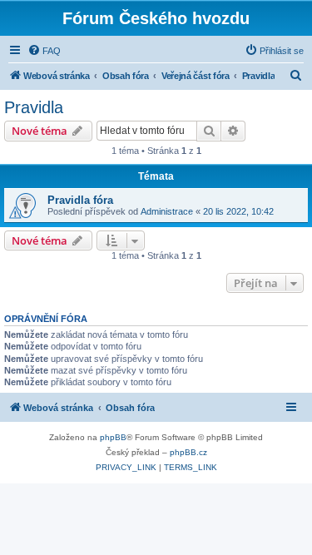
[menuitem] (44, 51)
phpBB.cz (188, 452)
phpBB (113, 437)
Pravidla (33, 107)
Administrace (167, 211)
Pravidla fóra (80, 200)
